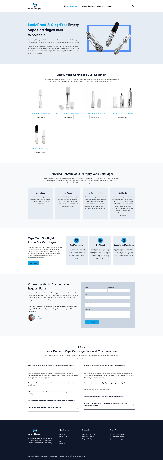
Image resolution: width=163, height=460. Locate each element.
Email (86, 294)
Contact (109, 6)
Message (87, 309)
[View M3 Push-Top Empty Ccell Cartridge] (67, 98)
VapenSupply (44, 456)
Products (73, 6)
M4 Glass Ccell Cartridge (40, 149)
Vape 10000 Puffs (65, 456)
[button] (53, 365)
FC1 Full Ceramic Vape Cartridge (95, 113)
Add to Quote (40, 117)
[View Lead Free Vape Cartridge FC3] (40, 98)
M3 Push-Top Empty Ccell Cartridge (67, 113)
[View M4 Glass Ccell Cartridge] (40, 134)
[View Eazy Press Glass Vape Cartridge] (122, 98)
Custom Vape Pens (88, 6)
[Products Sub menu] (78, 6)
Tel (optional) (111, 287)
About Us (100, 6)
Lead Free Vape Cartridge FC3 (40, 113)
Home (66, 6)
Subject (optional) (89, 302)
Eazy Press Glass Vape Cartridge (122, 113)
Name (86, 287)
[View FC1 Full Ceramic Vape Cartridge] (95, 98)
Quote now (33, 263)
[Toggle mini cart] (133, 6)
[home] (35, 6)
